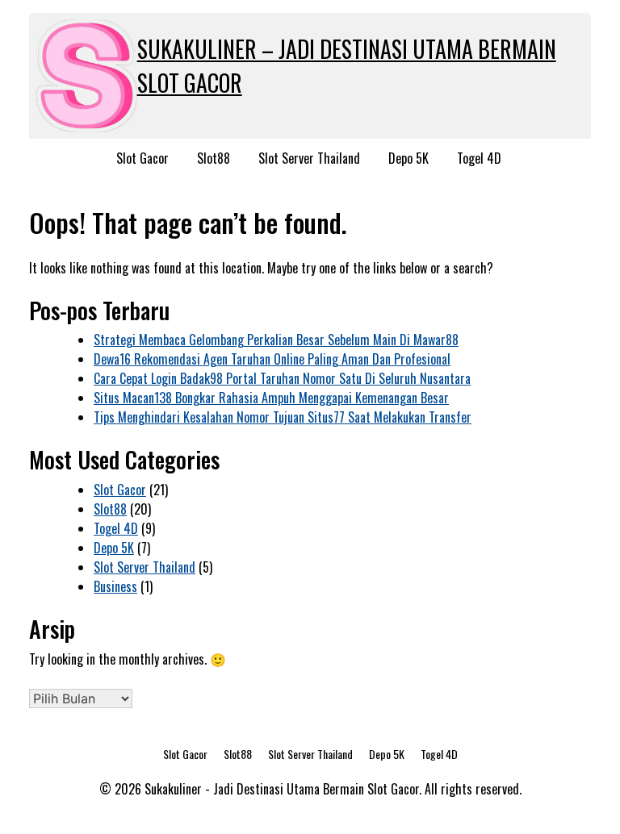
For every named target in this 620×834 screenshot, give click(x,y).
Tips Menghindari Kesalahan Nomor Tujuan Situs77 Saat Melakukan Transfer (282, 417)
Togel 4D (479, 158)
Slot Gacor (142, 158)
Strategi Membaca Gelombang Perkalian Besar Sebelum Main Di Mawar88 (276, 339)
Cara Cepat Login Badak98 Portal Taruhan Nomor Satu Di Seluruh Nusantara (282, 378)
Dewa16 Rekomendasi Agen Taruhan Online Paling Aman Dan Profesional (272, 359)
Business (115, 586)
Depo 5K (408, 158)
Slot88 (213, 158)
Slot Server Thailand (309, 158)
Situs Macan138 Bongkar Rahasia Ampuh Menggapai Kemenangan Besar (271, 397)
